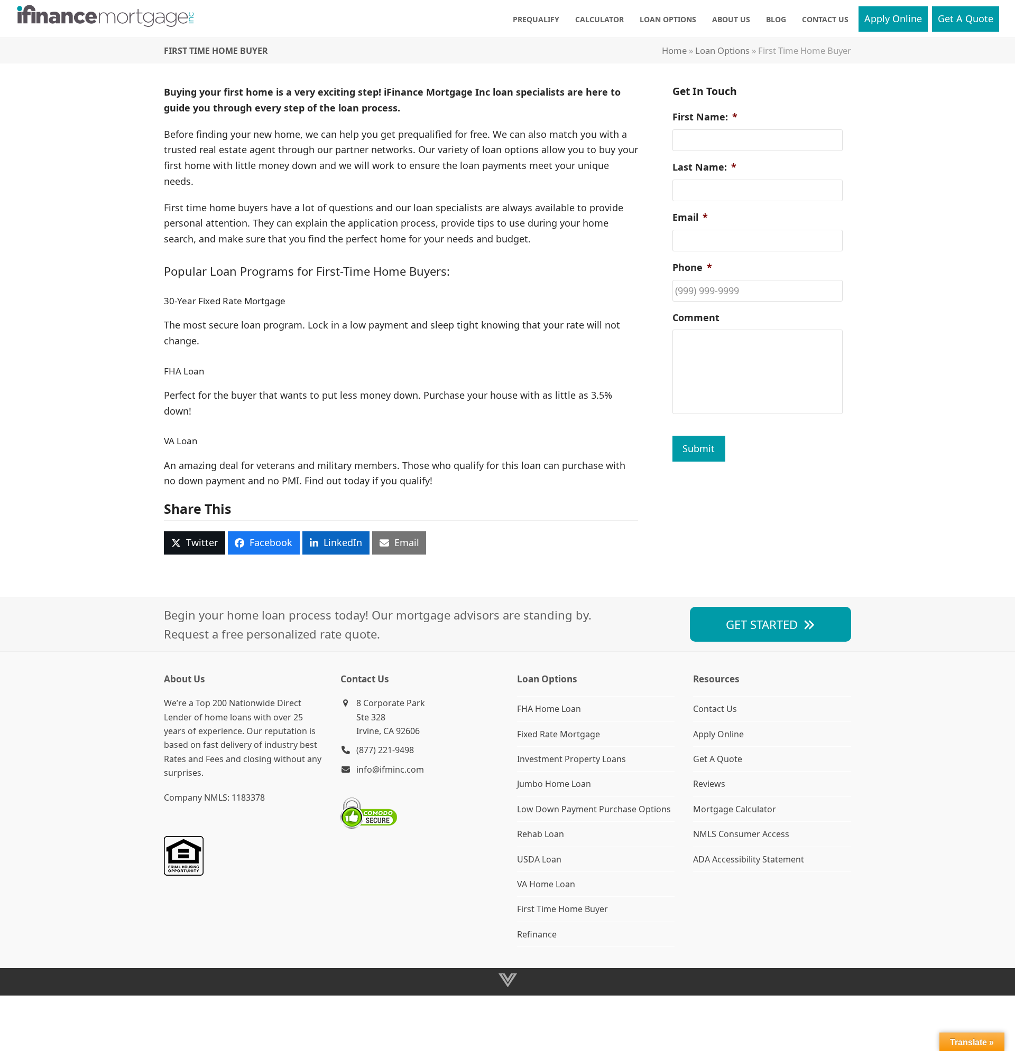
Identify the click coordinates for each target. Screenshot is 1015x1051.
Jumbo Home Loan (554, 784)
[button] (194, 543)
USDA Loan (539, 859)
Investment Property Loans (571, 759)
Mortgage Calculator (734, 809)
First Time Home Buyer (562, 909)
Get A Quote (717, 759)
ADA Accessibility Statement (748, 859)
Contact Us (715, 709)
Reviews (709, 784)
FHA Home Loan (549, 709)
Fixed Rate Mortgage (558, 734)
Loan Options (722, 50)
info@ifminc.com (390, 769)
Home (674, 50)
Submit (698, 448)
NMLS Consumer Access (741, 834)
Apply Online (718, 734)
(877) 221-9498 (385, 750)
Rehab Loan (540, 834)
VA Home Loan (546, 884)
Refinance (537, 934)
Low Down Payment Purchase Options (594, 809)
